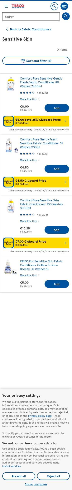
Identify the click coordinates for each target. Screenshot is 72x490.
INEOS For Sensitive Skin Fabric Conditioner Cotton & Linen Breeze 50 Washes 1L (41, 265)
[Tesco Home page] (18, 6)
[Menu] (6, 6)
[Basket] (64, 6)
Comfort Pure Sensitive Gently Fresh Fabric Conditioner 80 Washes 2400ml (41, 82)
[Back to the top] (38, 305)
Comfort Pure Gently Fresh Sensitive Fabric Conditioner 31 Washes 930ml (41, 143)
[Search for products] (66, 16)
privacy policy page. (40, 415)
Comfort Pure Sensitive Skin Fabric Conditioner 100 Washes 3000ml (41, 204)
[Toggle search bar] (54, 6)
